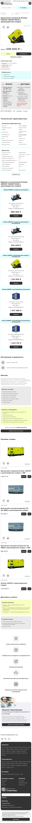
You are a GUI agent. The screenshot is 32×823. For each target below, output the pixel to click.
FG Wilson (4, 765)
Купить (8, 53)
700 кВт (3, 753)
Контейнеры (10, 774)
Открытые (4, 774)
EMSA (16, 761)
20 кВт (15, 747)
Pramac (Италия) (22, 134)
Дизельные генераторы (3, 13)
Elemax (8, 763)
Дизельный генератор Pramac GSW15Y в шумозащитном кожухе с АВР (16, 472)
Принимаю (16, 819)
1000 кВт (19, 753)
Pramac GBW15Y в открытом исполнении (16, 190)
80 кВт (12, 749)
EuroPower (18, 765)
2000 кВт (24, 753)
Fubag (24, 763)
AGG (8, 761)
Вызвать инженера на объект (16, 724)
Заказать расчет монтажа (16, 431)
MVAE (28, 761)
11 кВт (12, 13)
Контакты (4, 784)
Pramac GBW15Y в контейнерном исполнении (16, 289)
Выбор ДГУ (4, 781)
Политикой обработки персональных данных (12, 816)
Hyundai (24, 765)
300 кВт (8, 751)
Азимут (12, 765)
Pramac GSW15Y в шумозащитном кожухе (14, 584)
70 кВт (7, 749)
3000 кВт (4, 755)
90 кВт (16, 749)
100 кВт (21, 749)
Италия (13, 76)
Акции (3, 782)
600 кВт (24, 751)
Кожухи (16, 774)
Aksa (21, 763)
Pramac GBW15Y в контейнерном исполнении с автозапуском (16, 321)
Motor (20, 761)
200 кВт (3, 751)
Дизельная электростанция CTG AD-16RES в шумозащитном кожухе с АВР (15, 547)
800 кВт (8, 753)
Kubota (13, 763)
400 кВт (13, 751)
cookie (12, 815)
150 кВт (26, 749)
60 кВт (3, 749)
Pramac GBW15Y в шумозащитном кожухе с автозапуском (16, 256)
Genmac (3, 761)
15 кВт (11, 747)
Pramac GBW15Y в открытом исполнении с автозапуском (16, 222)
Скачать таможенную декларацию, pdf (16, 367)
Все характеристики (5, 68)
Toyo (17, 763)
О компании (21, 781)
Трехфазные (19, 110)
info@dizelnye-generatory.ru (8, 805)
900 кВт (13, 753)
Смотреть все (16, 174)
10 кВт (7, 747)
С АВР (21, 774)
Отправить (4, 797)
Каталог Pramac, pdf (11, 362)
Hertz (24, 761)
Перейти (16, 215)
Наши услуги (22, 784)
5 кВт (3, 747)
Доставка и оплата (23, 782)
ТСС (9, 765)
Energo (3, 763)
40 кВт (24, 747)
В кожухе (25, 110)
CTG (13, 767)
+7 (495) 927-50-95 (6, 803)
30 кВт (19, 747)
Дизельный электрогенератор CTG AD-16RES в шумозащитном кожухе (14, 509)
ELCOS (11, 761)
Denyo (3, 767)
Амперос (8, 767)
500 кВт (18, 751)
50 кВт (28, 747)
